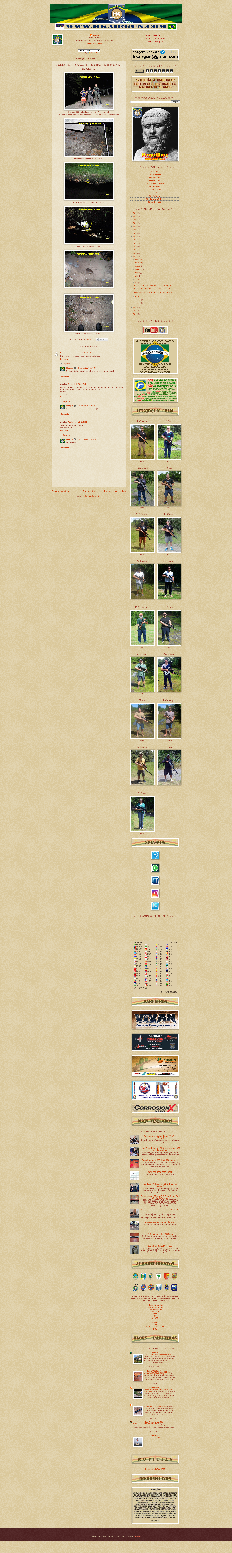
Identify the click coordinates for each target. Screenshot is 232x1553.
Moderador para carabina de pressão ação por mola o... (153, 292)
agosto (137, 273)
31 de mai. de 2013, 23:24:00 (86, 406)
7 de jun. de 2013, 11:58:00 (77, 422)
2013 (135, 256)
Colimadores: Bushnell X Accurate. (160, 1246)
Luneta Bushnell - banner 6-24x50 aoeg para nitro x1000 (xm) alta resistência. (160, 1149)
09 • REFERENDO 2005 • (155, 199)
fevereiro (138, 300)
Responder (64, 359)
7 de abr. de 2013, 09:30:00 (83, 353)
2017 (135, 243)
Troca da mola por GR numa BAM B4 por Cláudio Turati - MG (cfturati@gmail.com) (160, 1197)
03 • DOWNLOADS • (155, 180)
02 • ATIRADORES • (155, 177)
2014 (135, 253)
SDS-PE (155, 1318)
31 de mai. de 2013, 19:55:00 (78, 384)
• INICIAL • (155, 171)
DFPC (155, 1314)
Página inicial (89, 491)
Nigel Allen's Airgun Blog (154, 1422)
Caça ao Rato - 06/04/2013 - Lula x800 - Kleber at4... (152, 289)
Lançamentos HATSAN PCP (155, 1469)
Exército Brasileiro (155, 1309)
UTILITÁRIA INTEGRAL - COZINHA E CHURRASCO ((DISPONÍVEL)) (157, 1373)
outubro (138, 266)
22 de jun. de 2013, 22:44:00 (86, 439)
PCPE (155, 1325)
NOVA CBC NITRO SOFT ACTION (160, 1172)
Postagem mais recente (63, 491)
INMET (155, 1329)
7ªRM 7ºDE (155, 1312)
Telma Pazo (154, 1436)
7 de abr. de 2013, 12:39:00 (86, 368)
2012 (135, 307)
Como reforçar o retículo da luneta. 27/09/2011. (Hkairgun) (160, 1137)
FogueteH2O (154, 1387)
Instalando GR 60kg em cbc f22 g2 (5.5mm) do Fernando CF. (160, 1185)
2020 (135, 233)
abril (136, 283)
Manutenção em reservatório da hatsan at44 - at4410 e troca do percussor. (160, 1211)
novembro (138, 263)
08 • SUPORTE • (155, 196)
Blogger (138, 1536)
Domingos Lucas (66, 353)
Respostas (66, 364)
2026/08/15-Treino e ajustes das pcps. (159, 1355)
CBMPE (155, 1322)
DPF (155, 1316)
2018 (135, 240)
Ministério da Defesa (155, 1307)
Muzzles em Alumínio (154, 1405)
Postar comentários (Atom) (92, 496)
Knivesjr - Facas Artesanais (154, 1370)
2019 (135, 236)
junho (137, 279)
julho (137, 276)
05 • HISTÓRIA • (155, 187)
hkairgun (96, 35)
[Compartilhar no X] (102, 339)
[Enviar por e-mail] (97, 339)
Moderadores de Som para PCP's (155, 1407)
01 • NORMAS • (155, 174)
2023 (135, 223)
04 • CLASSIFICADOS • (155, 184)
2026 (135, 213)
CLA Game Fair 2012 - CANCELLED (145, 1424)
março (137, 296)
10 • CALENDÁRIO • (155, 202)
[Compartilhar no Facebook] (104, 339)
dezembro (138, 259)
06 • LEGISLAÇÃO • (155, 190)
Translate (95, 53)
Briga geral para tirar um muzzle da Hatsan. (160, 1222)
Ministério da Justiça (155, 1305)
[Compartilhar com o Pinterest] (106, 339)
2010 (135, 314)
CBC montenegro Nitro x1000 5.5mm (160, 1234)
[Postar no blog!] (99, 339)
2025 (135, 216)
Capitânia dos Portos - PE (155, 1327)
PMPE (155, 1320)
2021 (135, 230)
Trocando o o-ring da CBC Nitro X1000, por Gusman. (160, 1160)
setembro (138, 269)
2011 (135, 311)
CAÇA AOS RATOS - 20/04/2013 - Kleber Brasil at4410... (154, 285)
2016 (135, 246)
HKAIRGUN (154, 1353)
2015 (135, 250)
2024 (135, 220)
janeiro (137, 303)
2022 (135, 226)
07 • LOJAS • (155, 193)
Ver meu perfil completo (95, 43)
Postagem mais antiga (115, 491)
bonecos (159, 1437)
